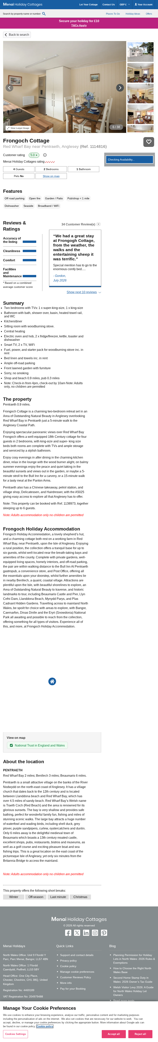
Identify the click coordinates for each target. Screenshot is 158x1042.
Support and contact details (76, 955)
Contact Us (109, 4)
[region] (79, 1021)
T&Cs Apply (79, 25)
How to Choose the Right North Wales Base (132, 970)
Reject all (140, 1034)
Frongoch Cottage (26, 141)
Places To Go (113, 13)
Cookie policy (68, 966)
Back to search (19, 34)
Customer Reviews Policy (75, 977)
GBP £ (123, 4)
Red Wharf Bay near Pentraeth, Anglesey (55, 146)
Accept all (114, 1034)
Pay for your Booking (73, 988)
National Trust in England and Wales (40, 745)
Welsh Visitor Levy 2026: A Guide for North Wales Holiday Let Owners (133, 991)
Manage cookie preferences (77, 971)
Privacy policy (68, 960)
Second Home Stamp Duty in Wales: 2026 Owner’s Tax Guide (132, 979)
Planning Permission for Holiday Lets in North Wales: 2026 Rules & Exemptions (134, 958)
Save (148, 142)
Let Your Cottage (88, 4)
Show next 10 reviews (82, 292)
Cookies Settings (15, 1034)
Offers (149, 13)
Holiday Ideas (133, 13)
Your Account (144, 4)
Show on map (51, 176)
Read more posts (123, 1000)
